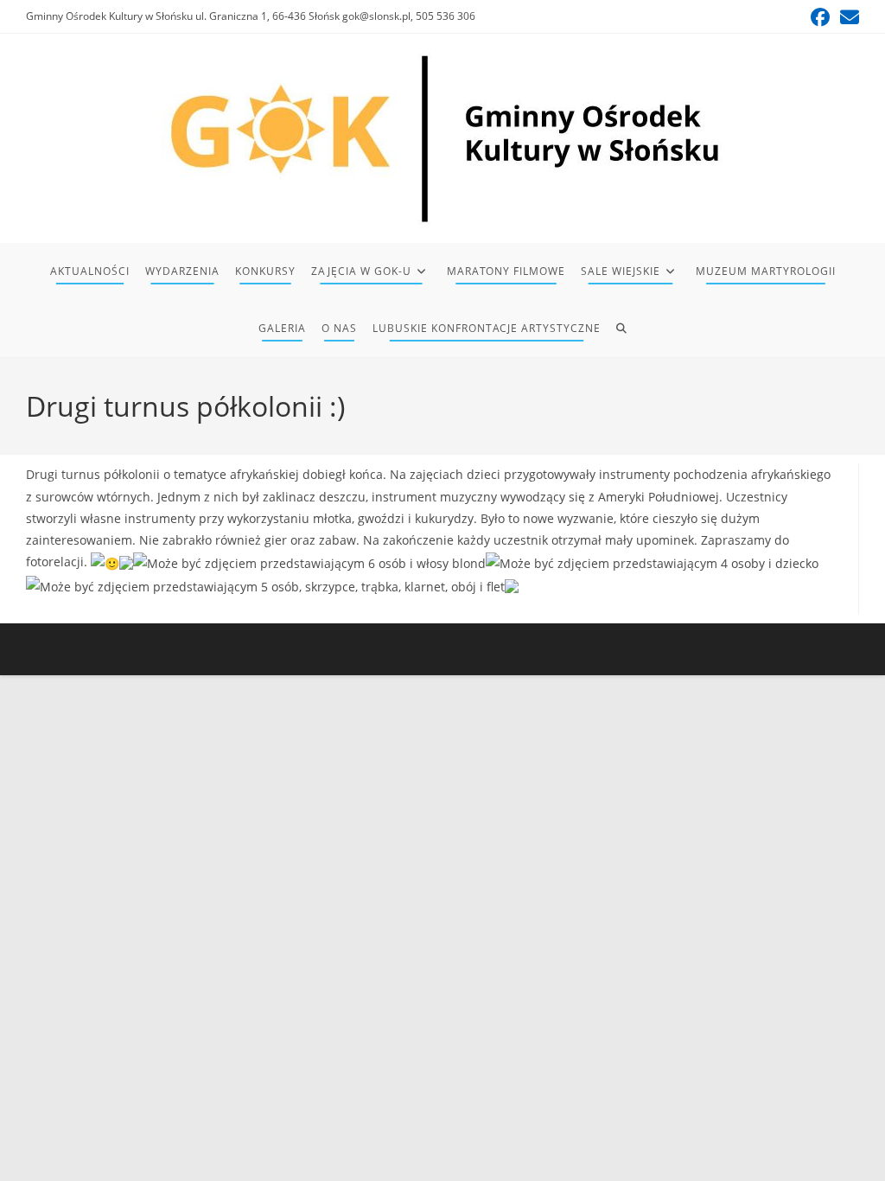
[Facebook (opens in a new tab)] (820, 17)
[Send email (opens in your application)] (847, 17)
